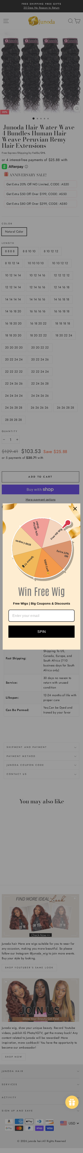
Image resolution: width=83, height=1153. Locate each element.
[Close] (75, 508)
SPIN (41, 631)
